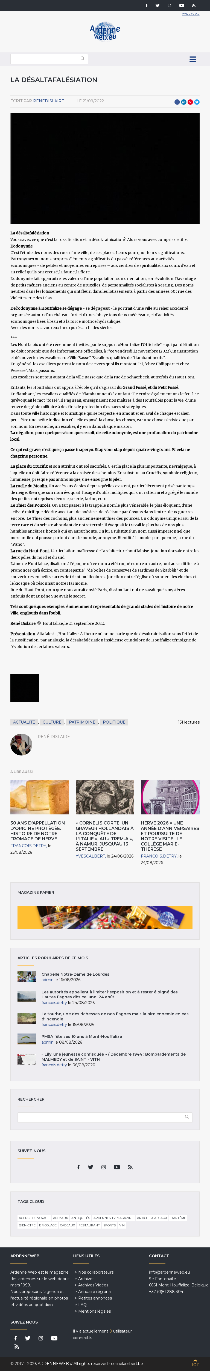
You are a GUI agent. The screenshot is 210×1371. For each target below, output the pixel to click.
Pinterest (190, 102)
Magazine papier (105, 917)
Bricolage (48, 1225)
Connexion (191, 14)
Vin (122, 1225)
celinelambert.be (127, 1363)
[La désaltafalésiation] (24, 688)
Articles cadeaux (152, 1218)
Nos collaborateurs (95, 1272)
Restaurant (89, 1225)
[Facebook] (146, 6)
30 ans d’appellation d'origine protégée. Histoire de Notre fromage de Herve (37, 830)
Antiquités (80, 1218)
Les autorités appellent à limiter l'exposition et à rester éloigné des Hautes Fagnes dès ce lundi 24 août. (110, 994)
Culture (52, 722)
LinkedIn (183, 102)
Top (195, 1364)
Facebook (177, 102)
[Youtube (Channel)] (182, 6)
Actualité (24, 722)
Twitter (197, 102)
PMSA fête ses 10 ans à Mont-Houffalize (82, 1036)
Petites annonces (95, 1298)
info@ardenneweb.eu (169, 1272)
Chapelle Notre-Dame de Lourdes (75, 974)
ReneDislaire (48, 100)
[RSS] (193, 6)
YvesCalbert (90, 856)
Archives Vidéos (93, 1285)
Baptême (178, 1218)
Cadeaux (67, 1225)
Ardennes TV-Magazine (113, 1218)
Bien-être (27, 1225)
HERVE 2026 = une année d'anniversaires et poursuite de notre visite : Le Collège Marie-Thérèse (170, 836)
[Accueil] (105, 40)
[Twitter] (157, 6)
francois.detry (28, 845)
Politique (114, 722)
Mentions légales (94, 1311)
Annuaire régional (95, 1291)
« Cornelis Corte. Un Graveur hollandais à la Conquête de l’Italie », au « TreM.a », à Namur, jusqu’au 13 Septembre (105, 836)
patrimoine (82, 722)
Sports (109, 1225)
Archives (86, 1278)
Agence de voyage (34, 1218)
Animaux (60, 1218)
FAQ (82, 1304)
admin (48, 979)
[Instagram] (169, 6)
